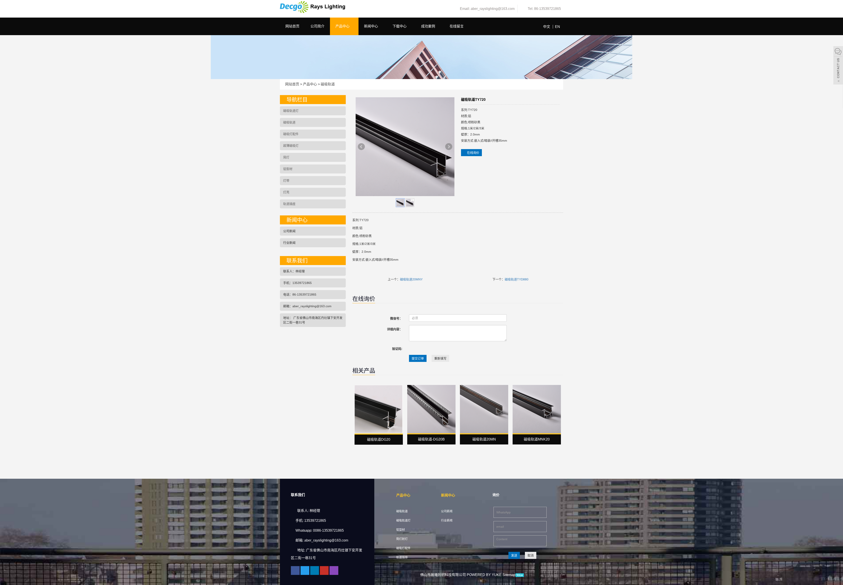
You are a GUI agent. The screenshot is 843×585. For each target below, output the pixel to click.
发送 (514, 555)
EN (557, 27)
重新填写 (440, 358)
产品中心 (342, 26)
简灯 (286, 157)
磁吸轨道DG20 (378, 439)
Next (448, 146)
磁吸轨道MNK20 (537, 439)
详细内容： (394, 329)
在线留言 (457, 26)
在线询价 (472, 152)
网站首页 (292, 26)
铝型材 (287, 169)
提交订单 (418, 358)
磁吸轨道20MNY (411, 279)
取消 (531, 555)
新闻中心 (371, 26)
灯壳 (286, 192)
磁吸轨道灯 (291, 110)
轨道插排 (402, 557)
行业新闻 (289, 242)
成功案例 (428, 26)
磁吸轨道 (327, 84)
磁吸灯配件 (291, 134)
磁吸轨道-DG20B (431, 439)
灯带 (286, 180)
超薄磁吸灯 (291, 145)
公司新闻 (289, 231)
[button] (351, 26)
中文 (546, 27)
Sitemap (509, 575)
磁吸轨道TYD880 (516, 279)
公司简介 (317, 26)
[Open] (838, 66)
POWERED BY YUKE (485, 575)
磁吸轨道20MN (484, 439)
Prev (361, 146)
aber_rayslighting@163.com (326, 540)
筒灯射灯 (402, 538)
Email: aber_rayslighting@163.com (487, 9)
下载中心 (400, 26)
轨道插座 (289, 204)
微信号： (396, 318)
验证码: (397, 348)
